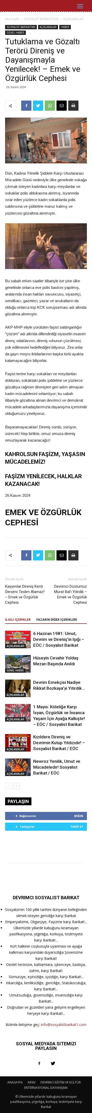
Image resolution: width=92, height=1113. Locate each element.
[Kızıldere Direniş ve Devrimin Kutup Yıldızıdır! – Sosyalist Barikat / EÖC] (18, 743)
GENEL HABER (15, 32)
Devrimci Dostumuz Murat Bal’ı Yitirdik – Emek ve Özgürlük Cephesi (70, 594)
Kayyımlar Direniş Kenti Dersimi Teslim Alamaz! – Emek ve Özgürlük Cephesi (24, 594)
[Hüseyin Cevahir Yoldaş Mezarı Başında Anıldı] (18, 664)
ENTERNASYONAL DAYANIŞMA (46, 1088)
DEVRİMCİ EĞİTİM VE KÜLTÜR (60, 1082)
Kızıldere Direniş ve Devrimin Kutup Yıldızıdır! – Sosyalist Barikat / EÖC (59, 742)
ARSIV (32, 1082)
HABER (65, 27)
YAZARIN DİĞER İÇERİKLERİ (56, 620)
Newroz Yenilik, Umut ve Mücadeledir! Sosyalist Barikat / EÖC (56, 767)
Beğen (78, 816)
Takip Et (76, 826)
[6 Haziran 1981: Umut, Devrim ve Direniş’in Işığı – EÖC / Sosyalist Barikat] (18, 639)
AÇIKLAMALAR (73, 19)
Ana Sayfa (12, 19)
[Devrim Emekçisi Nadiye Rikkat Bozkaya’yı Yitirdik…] (18, 688)
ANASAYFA (15, 1082)
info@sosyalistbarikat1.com (63, 1024)
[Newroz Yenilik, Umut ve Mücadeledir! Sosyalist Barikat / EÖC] (18, 767)
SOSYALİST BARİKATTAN (41, 19)
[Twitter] (53, 1064)
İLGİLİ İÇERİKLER (18, 620)
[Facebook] (39, 1064)
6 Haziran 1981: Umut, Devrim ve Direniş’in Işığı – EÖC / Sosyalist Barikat (58, 639)
